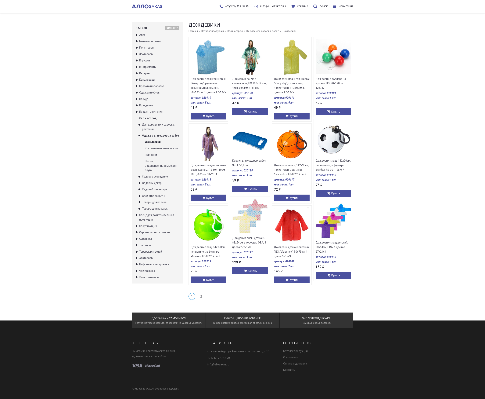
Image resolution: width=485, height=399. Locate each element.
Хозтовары (146, 257)
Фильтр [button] (170, 28)
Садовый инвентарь (154, 189)
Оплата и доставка (295, 363)
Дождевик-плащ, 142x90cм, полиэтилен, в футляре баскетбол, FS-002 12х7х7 (291, 170)
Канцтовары (147, 79)
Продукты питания (151, 111)
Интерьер (145, 73)
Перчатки (151, 154)
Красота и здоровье (151, 86)
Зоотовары (146, 54)
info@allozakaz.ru (218, 364)
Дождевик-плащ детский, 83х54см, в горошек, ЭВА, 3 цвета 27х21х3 (249, 242)
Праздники (146, 105)
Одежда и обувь (149, 92)
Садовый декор (152, 183)
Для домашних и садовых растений (158, 127)
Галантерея (146, 47)
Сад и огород (235, 31)
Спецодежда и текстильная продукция (156, 217)
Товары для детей (150, 251)
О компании (290, 357)
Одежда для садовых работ (262, 31)
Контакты (289, 369)
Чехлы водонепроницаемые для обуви (161, 166)
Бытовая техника (150, 41)
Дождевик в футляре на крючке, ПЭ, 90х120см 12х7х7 (331, 83)
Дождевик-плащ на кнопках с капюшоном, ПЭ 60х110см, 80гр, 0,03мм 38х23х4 (208, 170)
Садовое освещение (155, 176)
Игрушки (144, 60)
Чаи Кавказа (147, 270)
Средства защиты (153, 195)
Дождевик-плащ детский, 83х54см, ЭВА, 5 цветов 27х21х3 (332, 247)
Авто (142, 34)
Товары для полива (154, 202)
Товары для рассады (155, 208)
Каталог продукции (212, 31)
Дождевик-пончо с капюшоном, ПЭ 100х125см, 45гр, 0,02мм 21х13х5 (249, 83)
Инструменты (147, 66)
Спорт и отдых (148, 226)
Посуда (143, 99)
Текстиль (145, 245)
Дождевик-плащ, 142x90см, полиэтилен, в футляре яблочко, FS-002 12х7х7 (208, 252)
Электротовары (149, 277)
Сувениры (145, 238)
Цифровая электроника (154, 264)
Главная (193, 31)
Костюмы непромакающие (161, 148)
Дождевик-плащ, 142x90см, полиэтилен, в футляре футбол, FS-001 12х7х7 (333, 165)
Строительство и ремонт (154, 232)
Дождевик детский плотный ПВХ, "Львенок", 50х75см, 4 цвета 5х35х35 (291, 252)
